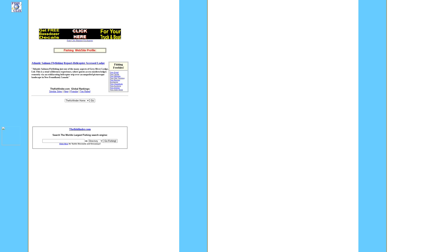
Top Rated (85, 91)
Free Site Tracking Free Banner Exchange (117, 80)
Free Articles (115, 88)
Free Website (115, 76)
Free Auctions (115, 86)
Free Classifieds (116, 84)
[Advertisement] (12, 67)
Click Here (63, 144)
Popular (74, 91)
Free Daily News (116, 90)
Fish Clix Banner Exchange (80, 40)
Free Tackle (114, 74)
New (66, 91)
